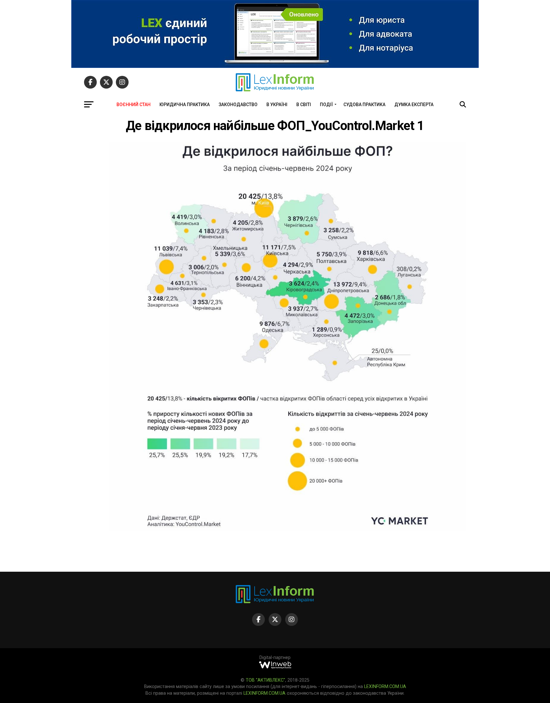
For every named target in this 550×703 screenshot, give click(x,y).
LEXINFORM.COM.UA (385, 686)
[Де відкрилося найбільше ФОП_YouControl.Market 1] (287, 529)
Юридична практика (184, 104)
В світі (303, 104)
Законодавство (238, 104)
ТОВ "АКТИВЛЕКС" (265, 680)
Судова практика (364, 104)
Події (326, 104)
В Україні (276, 104)
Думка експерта (414, 104)
